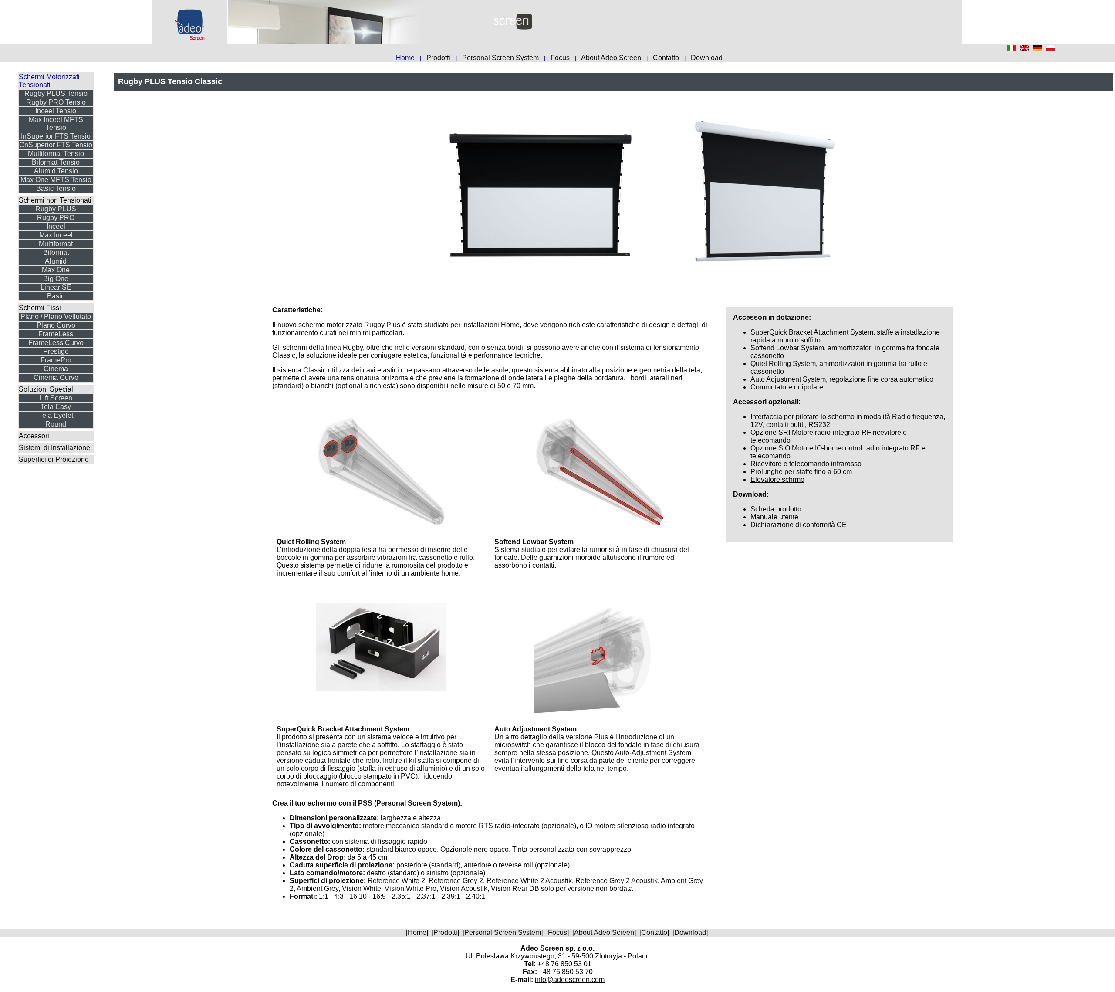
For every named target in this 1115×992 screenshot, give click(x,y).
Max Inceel (56, 235)
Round (55, 424)
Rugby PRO (55, 217)
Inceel (56, 226)
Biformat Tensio (56, 162)
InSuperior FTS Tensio (56, 136)
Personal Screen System (501, 57)
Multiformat (56, 243)
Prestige (56, 351)
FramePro (56, 360)
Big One (55, 278)
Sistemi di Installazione (54, 447)
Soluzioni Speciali (47, 389)
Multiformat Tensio (56, 153)
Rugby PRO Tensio (56, 102)
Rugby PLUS (55, 209)
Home (417, 932)
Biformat (56, 252)
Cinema (56, 368)
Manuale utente (774, 517)
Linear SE (56, 287)
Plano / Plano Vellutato (55, 316)
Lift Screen (55, 398)
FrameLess (55, 334)
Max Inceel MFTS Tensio (56, 123)
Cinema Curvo (56, 377)
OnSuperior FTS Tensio (55, 145)
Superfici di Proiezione (54, 459)
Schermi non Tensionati (55, 200)
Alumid (56, 261)
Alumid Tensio (56, 171)
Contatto (667, 57)
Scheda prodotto (775, 509)
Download (707, 57)
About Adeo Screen (612, 57)
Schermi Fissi (40, 307)
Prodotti (439, 57)
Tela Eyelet (56, 415)
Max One (56, 270)
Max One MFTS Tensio (55, 179)
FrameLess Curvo (56, 342)
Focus (561, 57)
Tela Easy (56, 406)
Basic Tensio (56, 188)
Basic (55, 296)
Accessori (34, 436)
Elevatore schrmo (777, 479)
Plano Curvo (56, 325)
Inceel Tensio (55, 111)
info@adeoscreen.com (570, 979)
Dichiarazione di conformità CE (798, 524)
